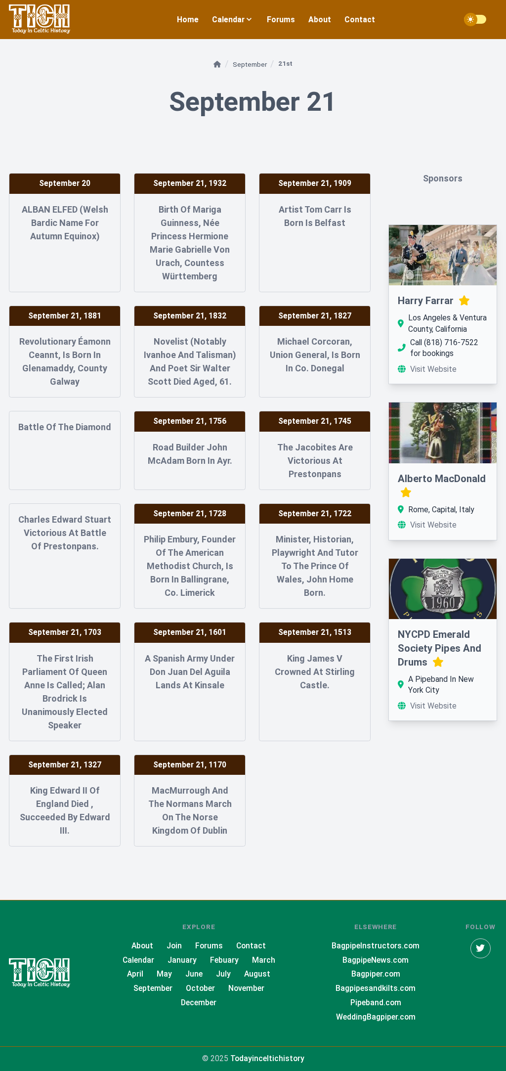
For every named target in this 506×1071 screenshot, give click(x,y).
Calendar (138, 960)
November (246, 988)
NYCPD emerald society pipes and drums (439, 648)
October (200, 988)
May (164, 974)
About (319, 19)
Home (188, 19)
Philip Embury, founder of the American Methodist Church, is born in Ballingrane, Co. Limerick (190, 566)
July (223, 974)
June (194, 974)
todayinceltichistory (267, 1058)
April (135, 974)
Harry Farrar (427, 301)
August (257, 974)
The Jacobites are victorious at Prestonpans (315, 460)
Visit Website (433, 369)
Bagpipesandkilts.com (376, 988)
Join (174, 945)
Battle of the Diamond (64, 427)
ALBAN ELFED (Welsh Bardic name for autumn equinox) (65, 222)
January (182, 960)
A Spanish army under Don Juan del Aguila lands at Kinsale (190, 671)
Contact (359, 19)
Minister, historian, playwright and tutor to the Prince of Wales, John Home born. (315, 566)
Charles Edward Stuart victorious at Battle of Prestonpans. (64, 532)
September (250, 64)
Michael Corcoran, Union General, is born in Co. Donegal (315, 354)
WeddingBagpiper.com (376, 1017)
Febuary (224, 960)
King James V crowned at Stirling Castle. (315, 671)
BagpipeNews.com (375, 960)
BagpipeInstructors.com (376, 945)
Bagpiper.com (375, 974)
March (263, 960)
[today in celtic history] (48, 973)
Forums (281, 19)
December (198, 1002)
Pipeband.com (375, 1002)
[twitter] (480, 948)
